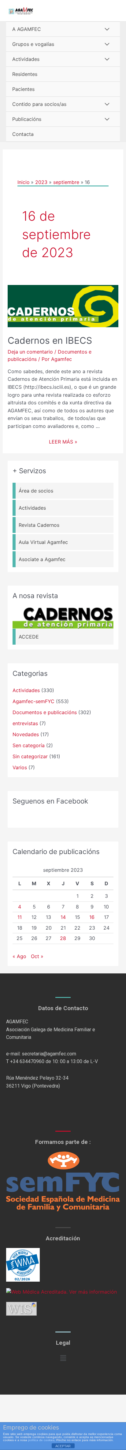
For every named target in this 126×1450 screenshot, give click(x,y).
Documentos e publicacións (45, 712)
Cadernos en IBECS (50, 340)
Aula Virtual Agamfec (43, 542)
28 (63, 938)
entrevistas (25, 723)
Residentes (24, 74)
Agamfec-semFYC (33, 701)
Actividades (25, 59)
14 (63, 917)
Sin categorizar (30, 756)
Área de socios (36, 491)
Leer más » (63, 442)
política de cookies (41, 1440)
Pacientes (23, 89)
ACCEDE (29, 637)
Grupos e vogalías (33, 44)
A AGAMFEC (26, 29)
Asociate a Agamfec (42, 559)
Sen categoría (29, 745)
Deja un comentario (30, 352)
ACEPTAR (63, 1446)
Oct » (37, 956)
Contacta (23, 134)
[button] (63, 1358)
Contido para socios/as (39, 104)
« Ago (19, 956)
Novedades (26, 734)
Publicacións (26, 119)
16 (91, 917)
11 (19, 917)
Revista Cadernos (39, 525)
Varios (20, 767)
